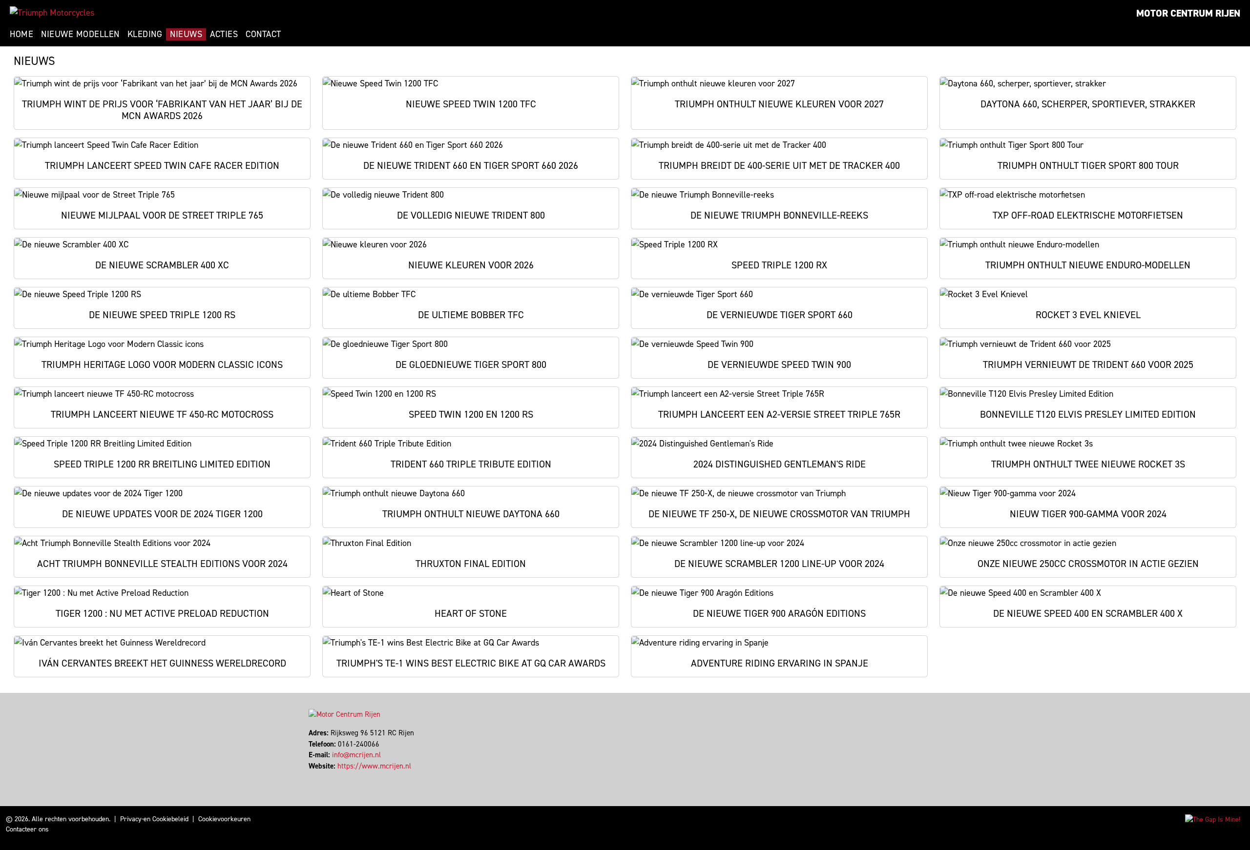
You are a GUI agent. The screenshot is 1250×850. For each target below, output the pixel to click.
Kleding (145, 34)
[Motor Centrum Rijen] (52, 13)
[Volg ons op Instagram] (318, 777)
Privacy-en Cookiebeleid (154, 819)
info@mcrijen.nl (356, 755)
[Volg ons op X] (314, 777)
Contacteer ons (27, 829)
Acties (224, 34)
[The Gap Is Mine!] (1212, 819)
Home (21, 34)
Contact (263, 34)
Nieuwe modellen (80, 34)
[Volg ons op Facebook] (310, 777)
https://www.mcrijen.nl (374, 766)
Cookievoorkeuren (224, 819)
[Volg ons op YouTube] (323, 777)
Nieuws (186, 34)
